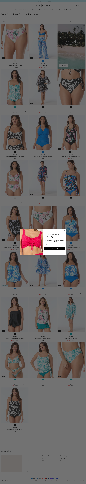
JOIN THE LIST (54, 248)
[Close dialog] (64, 230)
